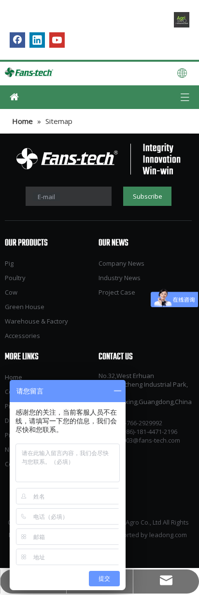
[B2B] (181, 19)
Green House (24, 306)
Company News (121, 263)
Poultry (15, 277)
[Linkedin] (37, 40)
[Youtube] (57, 40)
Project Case (117, 292)
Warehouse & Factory (36, 321)
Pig (9, 263)
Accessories (22, 335)
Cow (11, 292)
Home (13, 377)
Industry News (120, 277)
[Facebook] (17, 40)
